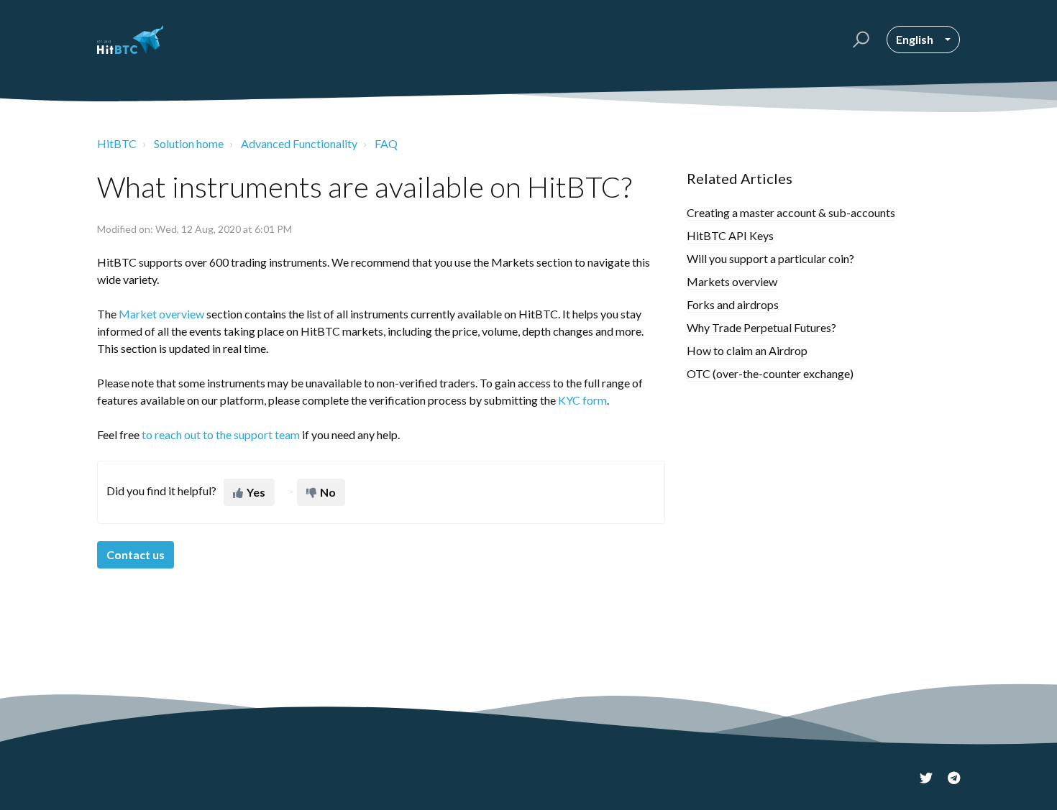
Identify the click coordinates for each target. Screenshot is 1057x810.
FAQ (386, 143)
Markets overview (732, 281)
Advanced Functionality (299, 143)
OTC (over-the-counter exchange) (770, 373)
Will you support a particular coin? (770, 258)
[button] (858, 39)
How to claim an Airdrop (747, 350)
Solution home (189, 143)
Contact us (135, 554)
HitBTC (117, 143)
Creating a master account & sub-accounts (791, 212)
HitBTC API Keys (730, 235)
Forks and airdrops (733, 304)
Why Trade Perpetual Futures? (761, 327)
